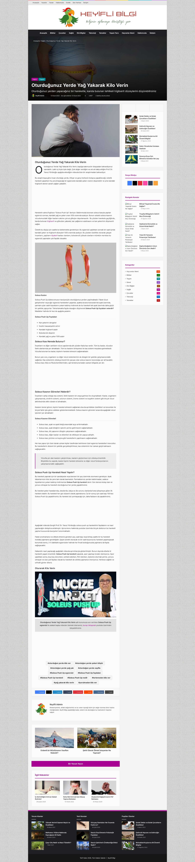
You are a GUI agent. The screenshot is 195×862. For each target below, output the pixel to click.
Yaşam (42, 79)
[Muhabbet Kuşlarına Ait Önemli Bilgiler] (131, 139)
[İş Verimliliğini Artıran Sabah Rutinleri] (47, 788)
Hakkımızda (60, 2)
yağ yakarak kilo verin (64, 682)
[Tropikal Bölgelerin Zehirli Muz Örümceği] (131, 217)
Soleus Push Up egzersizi (62, 673)
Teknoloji (92, 33)
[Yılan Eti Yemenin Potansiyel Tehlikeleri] (131, 238)
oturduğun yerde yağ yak (62, 668)
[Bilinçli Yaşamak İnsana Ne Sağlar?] (131, 207)
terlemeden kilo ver (101, 678)
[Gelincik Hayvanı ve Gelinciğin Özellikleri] (131, 129)
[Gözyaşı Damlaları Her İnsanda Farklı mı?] (83, 825)
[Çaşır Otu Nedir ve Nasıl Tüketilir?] (37, 845)
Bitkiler (53, 33)
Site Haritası (77, 2)
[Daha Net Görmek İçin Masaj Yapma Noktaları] (75, 788)
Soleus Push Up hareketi (52, 678)
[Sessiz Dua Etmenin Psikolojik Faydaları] (83, 835)
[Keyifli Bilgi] (97, 17)
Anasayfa (36, 2)
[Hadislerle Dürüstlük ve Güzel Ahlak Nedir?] (131, 227)
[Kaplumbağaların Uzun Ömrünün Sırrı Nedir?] (131, 249)
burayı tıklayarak (89, 625)
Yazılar (51, 2)
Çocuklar (62, 33)
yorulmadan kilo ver (88, 682)
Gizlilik (68, 2)
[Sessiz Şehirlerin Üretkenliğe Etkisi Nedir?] (83, 845)
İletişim (85, 2)
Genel (129, 282)
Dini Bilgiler (81, 33)
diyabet (54, 235)
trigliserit (50, 221)
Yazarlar (44, 2)
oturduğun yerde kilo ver (60, 663)
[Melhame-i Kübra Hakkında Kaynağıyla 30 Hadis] (37, 835)
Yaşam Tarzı (114, 33)
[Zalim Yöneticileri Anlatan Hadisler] (131, 149)
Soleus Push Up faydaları (90, 673)
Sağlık (71, 33)
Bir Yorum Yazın (75, 764)
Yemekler (102, 33)
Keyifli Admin (40, 96)
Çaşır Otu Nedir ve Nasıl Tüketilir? (58, 843)
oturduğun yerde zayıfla (89, 668)
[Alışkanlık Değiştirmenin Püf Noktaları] (103, 788)
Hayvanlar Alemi (128, 33)
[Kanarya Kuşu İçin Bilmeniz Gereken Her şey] (131, 159)
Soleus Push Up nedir (78, 678)
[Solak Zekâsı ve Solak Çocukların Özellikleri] (131, 119)
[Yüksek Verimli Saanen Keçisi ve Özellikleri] (37, 825)
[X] (56, 716)
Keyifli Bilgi (111, 858)
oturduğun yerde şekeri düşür (89, 663)
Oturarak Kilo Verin (17, 189)
